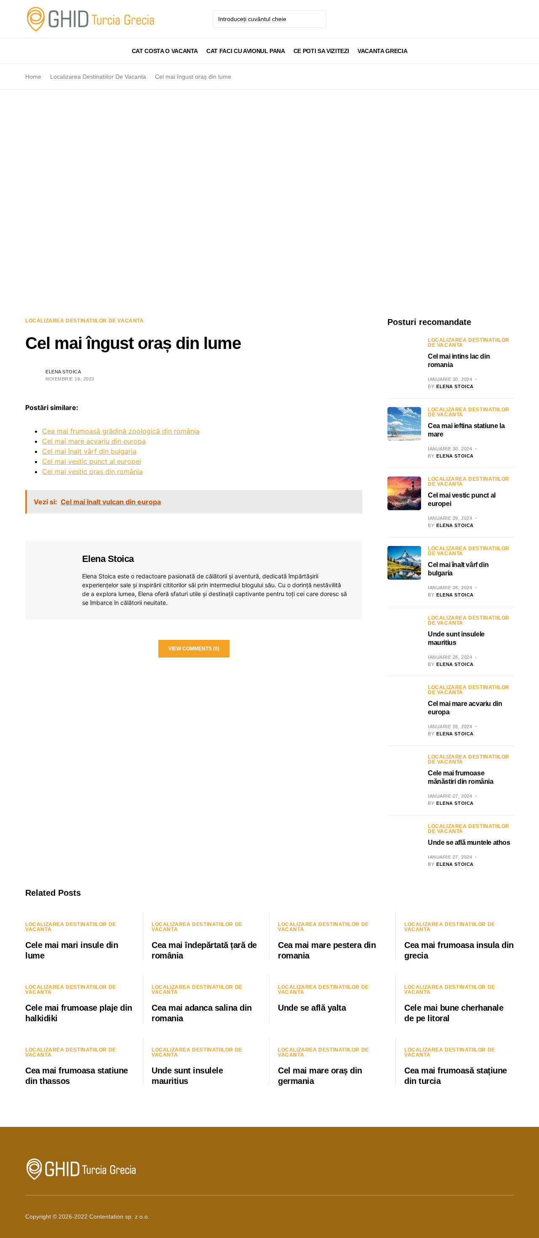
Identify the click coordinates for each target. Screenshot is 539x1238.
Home (33, 76)
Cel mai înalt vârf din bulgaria (89, 451)
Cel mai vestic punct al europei (91, 461)
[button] (27, 51)
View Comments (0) (193, 649)
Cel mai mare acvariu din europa (94, 441)
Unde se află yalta (312, 1007)
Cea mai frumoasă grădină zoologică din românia (121, 431)
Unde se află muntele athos (469, 842)
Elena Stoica (63, 371)
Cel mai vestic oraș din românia (92, 471)
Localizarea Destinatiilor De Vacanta (98, 76)
